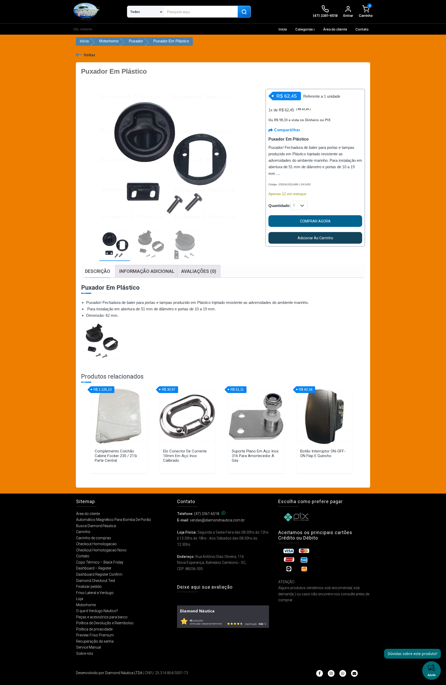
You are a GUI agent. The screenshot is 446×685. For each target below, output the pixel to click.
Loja (79, 599)
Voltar (89, 55)
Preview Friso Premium (95, 635)
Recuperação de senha (95, 641)
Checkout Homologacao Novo (101, 550)
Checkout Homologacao (96, 544)
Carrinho (83, 532)
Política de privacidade (94, 629)
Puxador (136, 41)
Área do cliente (335, 29)
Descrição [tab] (97, 271)
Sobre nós (84, 653)
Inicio (282, 29)
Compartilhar (286, 130)
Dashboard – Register (94, 568)
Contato (362, 29)
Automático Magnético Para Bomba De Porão (113, 520)
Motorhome (108, 41)
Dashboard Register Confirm (99, 574)
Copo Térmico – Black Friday (99, 562)
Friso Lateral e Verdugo (95, 593)
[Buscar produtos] (244, 12)
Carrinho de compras (93, 538)
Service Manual (88, 647)
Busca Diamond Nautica (96, 526)
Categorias (304, 29)
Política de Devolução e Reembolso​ (104, 623)
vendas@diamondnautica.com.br (217, 520)
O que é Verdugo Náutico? (97, 611)
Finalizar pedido (89, 586)
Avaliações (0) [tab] (198, 271)
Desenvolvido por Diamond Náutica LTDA (109, 673)
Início (84, 41)
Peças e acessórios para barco (102, 617)
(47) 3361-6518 (206, 514)
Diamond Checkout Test (95, 581)
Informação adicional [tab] (146, 271)
